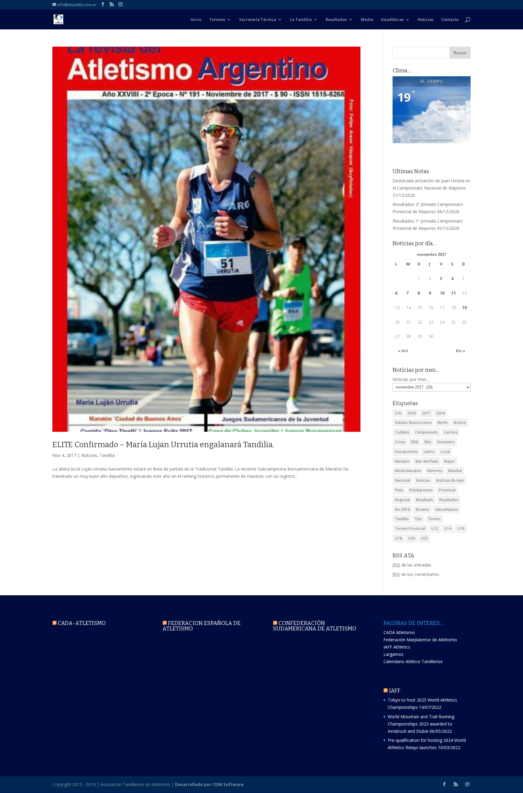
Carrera (450, 432)
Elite (427, 441)
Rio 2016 (402, 509)
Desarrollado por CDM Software (209, 784)
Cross (400, 441)
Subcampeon (446, 509)
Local (445, 451)
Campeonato (426, 432)
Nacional (402, 480)
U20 (411, 538)
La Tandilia (301, 19)
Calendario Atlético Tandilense (413, 661)
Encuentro (446, 441)
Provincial (447, 490)
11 (453, 293)
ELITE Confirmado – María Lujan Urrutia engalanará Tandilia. (163, 444)
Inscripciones (406, 451)
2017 (426, 413)
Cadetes (402, 432)
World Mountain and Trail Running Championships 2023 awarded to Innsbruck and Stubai (421, 724)
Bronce (460, 422)
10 (442, 293)
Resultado (424, 499)
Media (367, 19)
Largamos (393, 654)
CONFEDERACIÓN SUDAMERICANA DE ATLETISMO (314, 626)
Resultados (336, 19)
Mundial (455, 470)
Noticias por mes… (411, 379)
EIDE (414, 441)
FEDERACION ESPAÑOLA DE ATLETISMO (202, 626)
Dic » (460, 350)
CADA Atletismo (399, 632)
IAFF (394, 690)
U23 (424, 538)
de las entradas (412, 565)
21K (398, 413)
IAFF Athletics (396, 647)
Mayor (449, 461)
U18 (398, 538)
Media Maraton (408, 470)
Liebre (429, 451)
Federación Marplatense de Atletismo (420, 640)
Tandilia (107, 455)
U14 (447, 528)
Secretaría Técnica (257, 19)
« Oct (403, 350)
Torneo (434, 518)
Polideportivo (421, 490)
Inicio (196, 19)
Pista (399, 490)
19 (464, 307)
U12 (434, 528)
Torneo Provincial (410, 528)
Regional (402, 499)
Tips (418, 518)
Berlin (443, 422)
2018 (440, 413)
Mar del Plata (427, 461)
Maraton (402, 461)
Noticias (425, 19)
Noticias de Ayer (450, 480)
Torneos (217, 19)
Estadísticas (392, 19)
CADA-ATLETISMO (82, 623)
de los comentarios (416, 574)
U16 (460, 528)
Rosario (422, 509)
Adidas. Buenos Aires (413, 422)
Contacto (450, 19)
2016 (411, 413)
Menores (434, 470)
